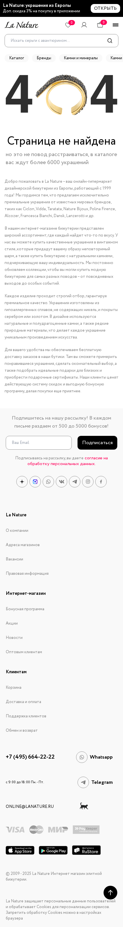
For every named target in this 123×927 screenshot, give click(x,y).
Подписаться (97, 442)
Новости (14, 638)
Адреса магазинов (23, 545)
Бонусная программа (25, 609)
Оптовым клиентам (24, 652)
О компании (17, 531)
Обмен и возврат (22, 730)
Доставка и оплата (23, 702)
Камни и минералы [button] (81, 58)
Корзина (13, 687)
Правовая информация (27, 573)
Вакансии (14, 559)
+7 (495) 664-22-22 (30, 757)
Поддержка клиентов (26, 716)
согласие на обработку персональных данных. (67, 461)
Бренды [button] (44, 58)
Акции (12, 623)
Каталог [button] (16, 58)
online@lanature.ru (30, 807)
